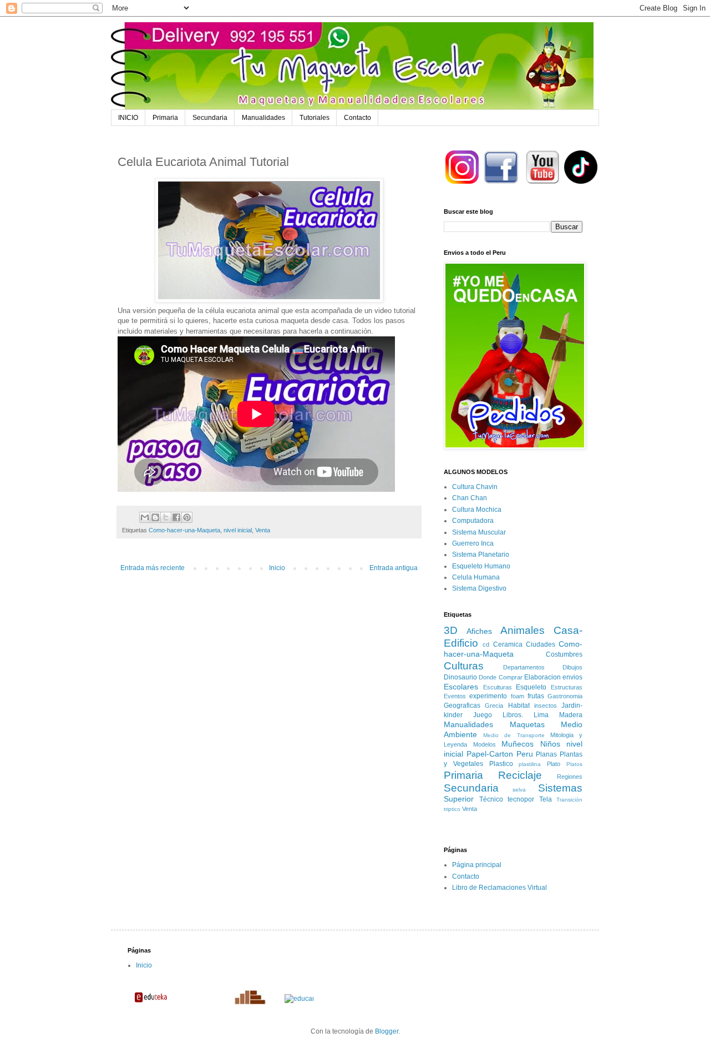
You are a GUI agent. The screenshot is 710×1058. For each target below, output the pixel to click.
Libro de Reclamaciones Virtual (499, 887)
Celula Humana (476, 577)
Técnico (491, 799)
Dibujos (572, 667)
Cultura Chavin (475, 487)
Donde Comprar (500, 677)
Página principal (476, 865)
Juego (482, 715)
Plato (553, 763)
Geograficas (462, 705)
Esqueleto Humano (481, 566)
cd (486, 644)
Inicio (277, 568)
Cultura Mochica (476, 509)
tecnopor (521, 799)
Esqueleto (531, 687)
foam (517, 696)
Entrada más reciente (152, 568)
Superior (459, 798)
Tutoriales (314, 118)
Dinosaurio (460, 677)
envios (572, 677)
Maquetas (527, 724)
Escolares (461, 686)
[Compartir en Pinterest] (186, 517)
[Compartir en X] (165, 517)
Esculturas (497, 687)
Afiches (479, 631)
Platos (574, 764)
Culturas (464, 666)
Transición (569, 800)
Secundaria (209, 118)
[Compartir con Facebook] (176, 517)
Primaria (165, 118)
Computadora (473, 521)
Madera (570, 715)
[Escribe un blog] (155, 517)
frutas (536, 696)
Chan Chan (469, 498)
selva (519, 790)
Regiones (569, 776)
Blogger (386, 1031)
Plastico (501, 764)
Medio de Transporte (513, 735)
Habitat (519, 705)
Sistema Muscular (479, 532)
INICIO (128, 118)
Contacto (357, 118)
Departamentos (524, 667)
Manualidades (263, 118)
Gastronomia (564, 696)
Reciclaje (520, 775)
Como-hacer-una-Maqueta (184, 530)
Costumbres (564, 654)
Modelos (484, 744)
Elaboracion (542, 677)
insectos (545, 705)
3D (451, 630)
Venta (262, 530)
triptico (452, 809)
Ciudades (540, 644)
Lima (541, 715)
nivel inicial (238, 530)
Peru (524, 753)
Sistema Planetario (480, 554)
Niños (550, 743)
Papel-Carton (489, 753)
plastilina (530, 764)
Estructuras (566, 687)
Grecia (494, 705)
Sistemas (560, 788)
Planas (546, 754)
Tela (545, 799)
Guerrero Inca (473, 543)
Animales (522, 630)
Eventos (455, 696)
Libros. (513, 715)
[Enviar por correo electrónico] (144, 517)
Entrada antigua (393, 568)
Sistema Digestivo (479, 588)
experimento (488, 696)
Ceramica (508, 644)
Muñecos (517, 743)
